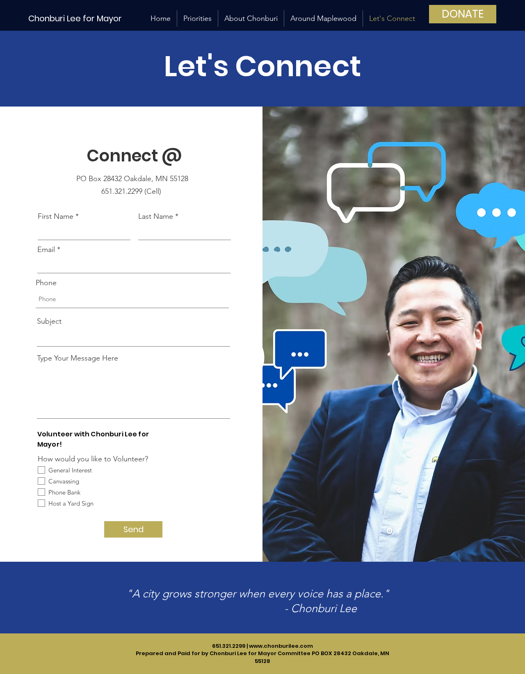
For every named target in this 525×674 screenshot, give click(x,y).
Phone (46, 282)
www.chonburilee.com (281, 646)
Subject (49, 321)
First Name (55, 216)
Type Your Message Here (77, 358)
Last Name (155, 216)
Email (46, 249)
